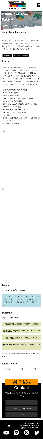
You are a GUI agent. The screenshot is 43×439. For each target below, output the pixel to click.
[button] (38, 5)
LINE (21, 414)
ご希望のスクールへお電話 (21, 408)
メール (21, 402)
